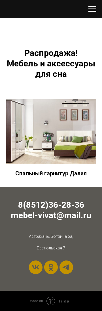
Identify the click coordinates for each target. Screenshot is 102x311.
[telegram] (66, 267)
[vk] (35, 267)
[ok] (51, 267)
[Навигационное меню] (92, 9)
